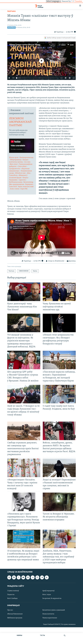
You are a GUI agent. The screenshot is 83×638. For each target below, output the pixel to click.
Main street (14, 164)
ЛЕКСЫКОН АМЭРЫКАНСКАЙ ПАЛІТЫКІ (20, 122)
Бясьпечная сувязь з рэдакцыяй (53, 610)
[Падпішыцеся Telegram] (42, 577)
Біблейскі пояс (20, 173)
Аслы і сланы (15, 189)
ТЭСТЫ (42, 635)
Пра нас (10, 610)
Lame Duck (13, 186)
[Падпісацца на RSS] (47, 577)
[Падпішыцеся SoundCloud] (33, 577)
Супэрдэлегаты (14, 168)
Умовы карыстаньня (49, 618)
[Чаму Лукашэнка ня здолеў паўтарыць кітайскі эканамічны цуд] (59, 292)
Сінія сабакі (22, 166)
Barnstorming (28, 182)
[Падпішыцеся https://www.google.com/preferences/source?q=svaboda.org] (9, 577)
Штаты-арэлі (14, 157)
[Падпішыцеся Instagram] (37, 577)
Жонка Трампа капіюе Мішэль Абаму (24, 45)
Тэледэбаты (13, 175)
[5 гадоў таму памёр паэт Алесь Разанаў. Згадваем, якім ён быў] (59, 394)
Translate (78, 1)
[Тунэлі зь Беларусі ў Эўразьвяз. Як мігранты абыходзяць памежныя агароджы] (59, 502)
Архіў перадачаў (48, 591)
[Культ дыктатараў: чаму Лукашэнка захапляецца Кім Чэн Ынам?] (23, 292)
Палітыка (11, 11)
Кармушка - (29, 184)
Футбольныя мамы (16, 182)
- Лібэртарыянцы (15, 160)
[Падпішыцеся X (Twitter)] (19, 577)
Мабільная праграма (14, 618)
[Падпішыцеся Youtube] (23, 577)
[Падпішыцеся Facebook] (14, 577)
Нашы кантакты (48, 614)
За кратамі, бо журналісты (51, 598)
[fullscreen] (74, 78)
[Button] (58, 32)
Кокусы (25, 177)
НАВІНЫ (19, 635)
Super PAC (24, 189)
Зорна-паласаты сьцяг (26, 186)
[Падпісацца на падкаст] (28, 577)
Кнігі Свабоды (12, 598)
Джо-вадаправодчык (16, 184)
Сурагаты (22, 180)
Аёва (29, 173)
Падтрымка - (14, 180)
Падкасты (10, 594)
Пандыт (25, 160)
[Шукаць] (65, 635)
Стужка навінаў (13, 591)
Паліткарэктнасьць (26, 157)
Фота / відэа (46, 594)
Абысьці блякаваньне (15, 614)
